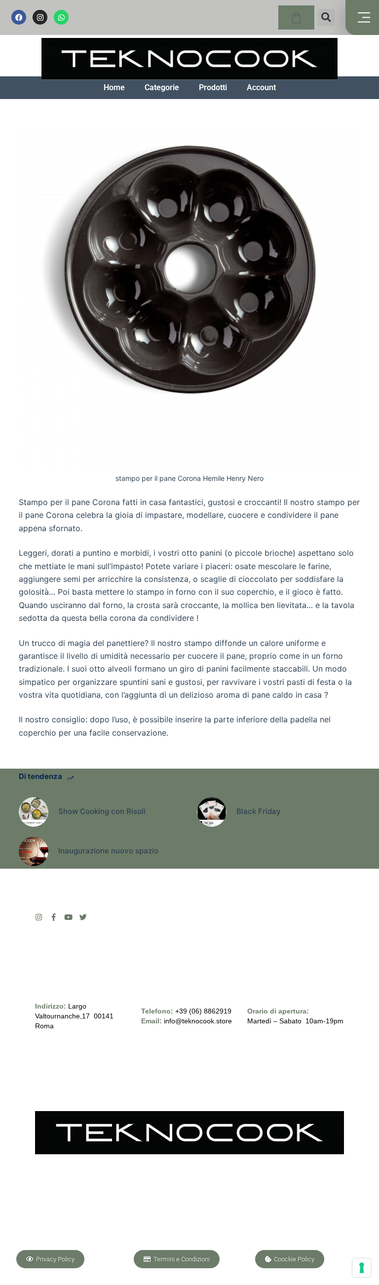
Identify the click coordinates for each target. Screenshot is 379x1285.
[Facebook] (18, 17)
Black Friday (258, 811)
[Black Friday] (212, 812)
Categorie (162, 87)
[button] (326, 17)
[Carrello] (296, 17)
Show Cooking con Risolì (102, 811)
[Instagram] (40, 17)
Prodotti (213, 87)
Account (261, 87)
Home (114, 87)
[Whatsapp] (61, 17)
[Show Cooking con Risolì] (33, 812)
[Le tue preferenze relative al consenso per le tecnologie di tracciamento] (361, 1267)
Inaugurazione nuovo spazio (108, 850)
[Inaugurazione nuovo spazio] (33, 851)
